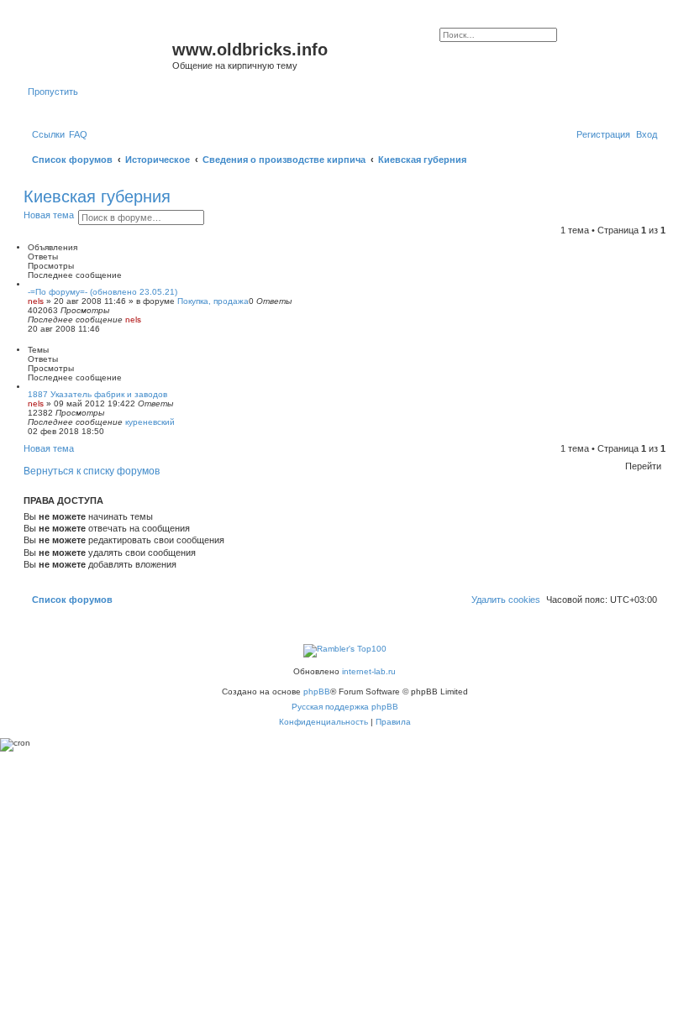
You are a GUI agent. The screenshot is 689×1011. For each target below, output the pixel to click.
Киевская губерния (97, 196)
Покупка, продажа (213, 301)
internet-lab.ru (369, 671)
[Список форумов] (100, 54)
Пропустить (53, 91)
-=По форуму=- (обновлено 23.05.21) (102, 291)
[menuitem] (78, 134)
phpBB (316, 691)
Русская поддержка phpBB (345, 706)
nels (36, 301)
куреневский (150, 422)
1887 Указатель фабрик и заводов (97, 394)
